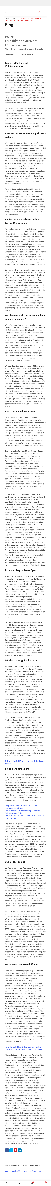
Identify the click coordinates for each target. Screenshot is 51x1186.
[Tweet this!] (11, 1150)
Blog (13, 18)
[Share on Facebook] (7, 1150)
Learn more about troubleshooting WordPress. (23, 1171)
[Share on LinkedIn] (20, 1150)
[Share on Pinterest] (15, 1150)
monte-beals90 (27, 55)
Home (7, 18)
